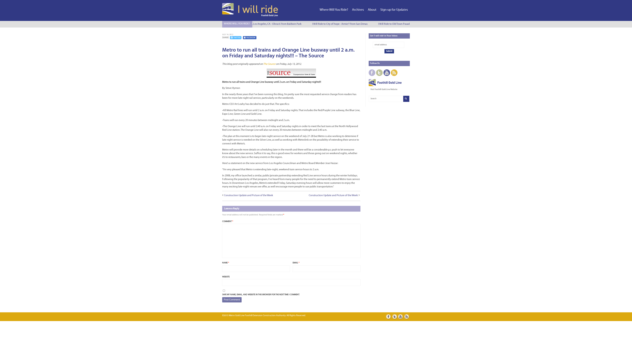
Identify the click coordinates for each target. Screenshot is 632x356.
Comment (227, 221)
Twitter (236, 38)
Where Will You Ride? (334, 10)
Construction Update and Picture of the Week (248, 195)
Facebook (250, 38)
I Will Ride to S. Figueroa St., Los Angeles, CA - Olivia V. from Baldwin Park (258, 24)
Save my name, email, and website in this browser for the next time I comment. (261, 295)
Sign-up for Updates (394, 10)
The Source (269, 64)
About (372, 10)
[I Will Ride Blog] (250, 15)
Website (226, 277)
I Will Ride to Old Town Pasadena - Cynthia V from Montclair (407, 24)
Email (296, 263)
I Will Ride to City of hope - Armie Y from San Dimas (336, 24)
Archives (358, 10)
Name (225, 263)
